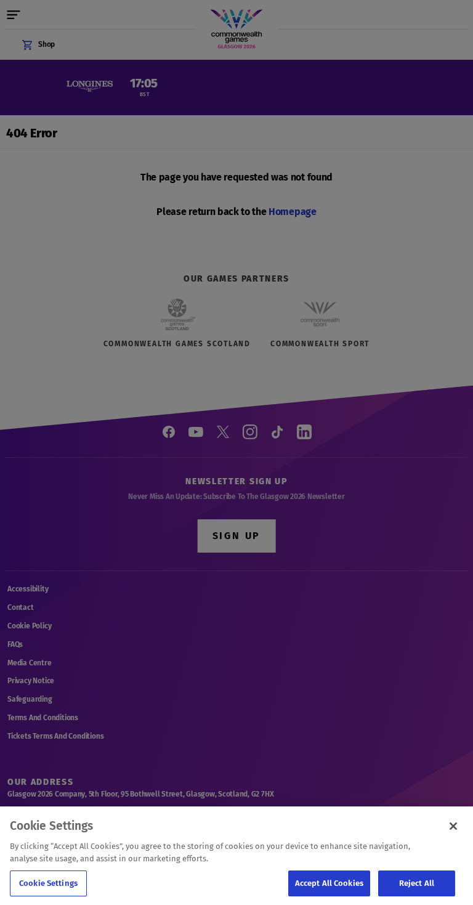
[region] (236, 855)
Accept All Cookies (329, 883)
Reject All (416, 883)
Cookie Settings (48, 883)
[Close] (453, 826)
